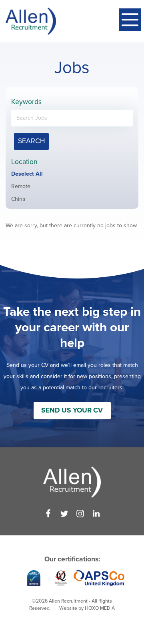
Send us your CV (72, 410)
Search (31, 141)
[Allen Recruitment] (31, 21)
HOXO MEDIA (100, 608)
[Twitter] (64, 514)
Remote (20, 186)
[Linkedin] (96, 514)
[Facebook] (48, 514)
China (18, 199)
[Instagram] (80, 514)
